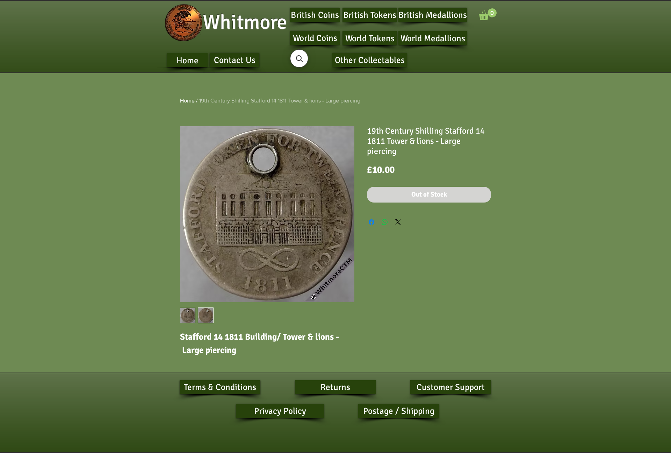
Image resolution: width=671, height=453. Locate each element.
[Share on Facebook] (371, 222)
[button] (488, 14)
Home (187, 101)
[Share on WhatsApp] (385, 222)
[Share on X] (398, 222)
